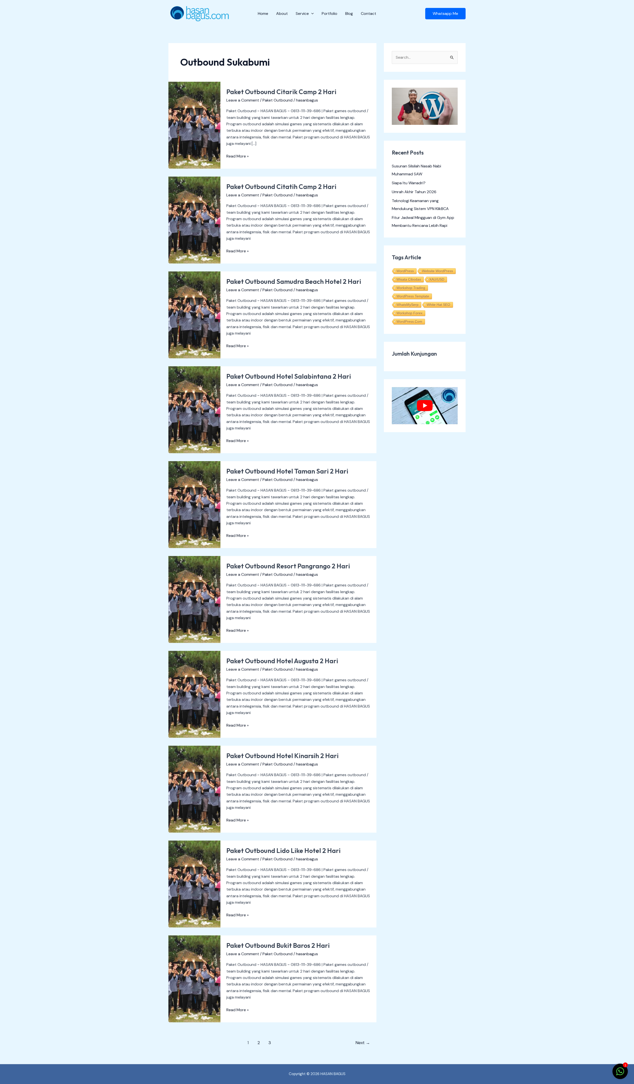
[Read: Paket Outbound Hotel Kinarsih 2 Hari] (194, 788)
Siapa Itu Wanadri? (408, 182)
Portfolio (329, 13)
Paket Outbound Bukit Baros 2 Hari (278, 945)
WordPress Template (412, 296)
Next (362, 1042)
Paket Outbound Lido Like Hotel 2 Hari (283, 850)
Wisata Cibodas (408, 279)
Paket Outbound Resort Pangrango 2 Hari (288, 566)
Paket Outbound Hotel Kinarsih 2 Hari (282, 756)
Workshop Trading (410, 288)
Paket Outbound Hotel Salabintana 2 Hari (288, 376)
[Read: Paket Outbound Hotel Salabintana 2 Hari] (194, 409)
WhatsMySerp (407, 305)
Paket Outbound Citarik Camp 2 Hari (281, 92)
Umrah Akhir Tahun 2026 (414, 191)
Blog (349, 13)
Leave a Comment (242, 100)
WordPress (405, 271)
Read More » (237, 156)
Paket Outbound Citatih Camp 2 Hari (281, 187)
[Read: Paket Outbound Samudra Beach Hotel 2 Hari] (194, 314)
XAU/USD (436, 279)
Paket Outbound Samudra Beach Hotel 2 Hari (293, 281)
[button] (311, 13)
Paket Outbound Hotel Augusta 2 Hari (282, 661)
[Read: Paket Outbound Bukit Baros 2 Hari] (194, 978)
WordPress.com (409, 321)
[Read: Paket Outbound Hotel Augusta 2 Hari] (194, 693)
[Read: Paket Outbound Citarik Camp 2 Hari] (194, 124)
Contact (368, 13)
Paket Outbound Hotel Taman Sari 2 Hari (287, 471)
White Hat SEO (438, 305)
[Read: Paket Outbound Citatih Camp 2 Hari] (194, 219)
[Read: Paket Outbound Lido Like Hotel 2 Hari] (194, 883)
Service (302, 13)
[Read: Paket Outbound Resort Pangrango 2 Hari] (194, 599)
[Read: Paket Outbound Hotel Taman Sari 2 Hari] (194, 504)
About (282, 13)
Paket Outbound (277, 100)
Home (263, 13)
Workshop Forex (409, 313)
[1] (620, 1074)
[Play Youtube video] (425, 405)
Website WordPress (437, 271)
